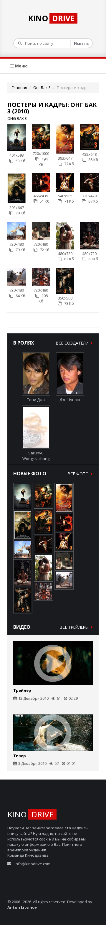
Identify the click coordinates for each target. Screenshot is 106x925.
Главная (19, 87)
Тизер (19, 755)
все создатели (73, 343)
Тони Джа (36, 399)
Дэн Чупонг (70, 399)
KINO (51, 18)
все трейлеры (75, 627)
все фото (79, 473)
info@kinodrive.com (32, 863)
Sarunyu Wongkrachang (35, 455)
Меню (21, 66)
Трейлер (22, 690)
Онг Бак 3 (42, 87)
